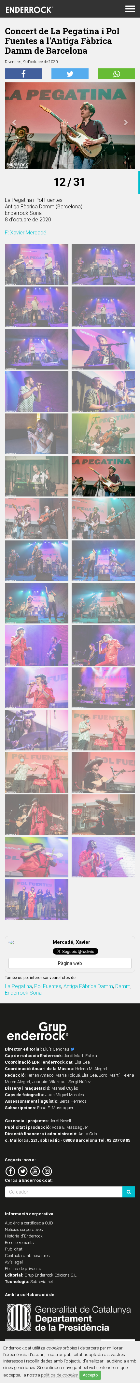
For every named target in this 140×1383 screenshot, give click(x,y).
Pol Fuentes (47, 986)
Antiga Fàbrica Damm (88, 986)
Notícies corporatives (24, 1229)
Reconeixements (19, 1242)
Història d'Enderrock (24, 1236)
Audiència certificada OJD (29, 1223)
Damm (123, 986)
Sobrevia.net (41, 1281)
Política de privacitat (24, 1268)
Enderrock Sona (23, 993)
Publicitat (13, 1249)
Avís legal (14, 1262)
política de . (59, 1374)
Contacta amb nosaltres (27, 1255)
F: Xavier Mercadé (25, 233)
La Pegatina (18, 986)
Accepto (90, 1375)
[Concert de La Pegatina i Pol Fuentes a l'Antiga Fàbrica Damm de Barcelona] (36, 265)
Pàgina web (70, 963)
